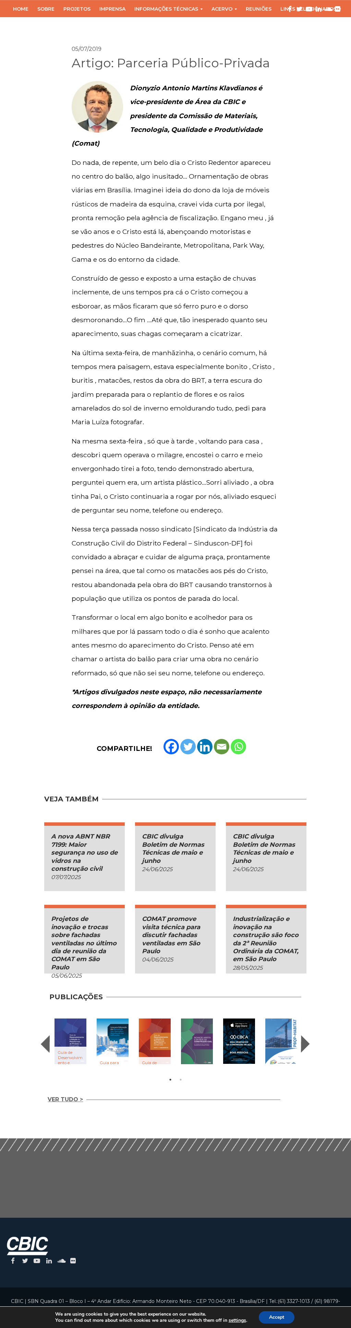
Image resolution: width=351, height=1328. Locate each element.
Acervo (221, 9)
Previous (45, 1044)
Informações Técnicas (166, 9)
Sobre (46, 9)
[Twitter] (188, 746)
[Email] (221, 746)
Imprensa (112, 9)
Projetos (76, 9)
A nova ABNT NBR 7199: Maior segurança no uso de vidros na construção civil (84, 853)
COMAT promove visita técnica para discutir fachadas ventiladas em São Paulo (171, 935)
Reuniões (258, 9)
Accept (276, 1317)
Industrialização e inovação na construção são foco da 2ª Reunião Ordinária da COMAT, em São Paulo (266, 939)
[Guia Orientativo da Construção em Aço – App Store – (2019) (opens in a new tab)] (239, 1040)
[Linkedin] (205, 746)
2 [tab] (180, 1079)
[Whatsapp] (238, 746)
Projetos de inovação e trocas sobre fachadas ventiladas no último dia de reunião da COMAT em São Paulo (84, 943)
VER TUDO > (65, 1099)
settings (237, 1320)
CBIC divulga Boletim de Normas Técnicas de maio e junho (173, 848)
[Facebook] (171, 746)
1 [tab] (170, 1079)
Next (305, 1044)
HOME (20, 9)
